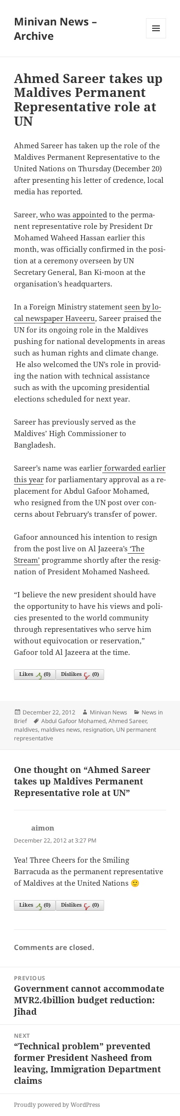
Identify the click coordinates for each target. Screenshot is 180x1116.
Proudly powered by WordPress (57, 1105)
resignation (98, 729)
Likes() (34, 673)
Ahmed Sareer (127, 721)
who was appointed (72, 214)
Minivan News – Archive (55, 28)
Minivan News (108, 712)
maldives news (60, 729)
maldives (26, 729)
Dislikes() (80, 673)
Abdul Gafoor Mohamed (73, 721)
